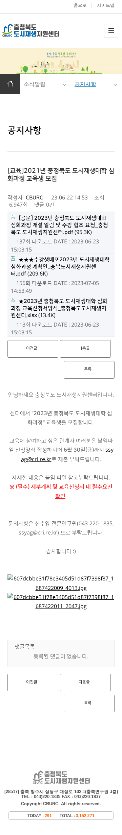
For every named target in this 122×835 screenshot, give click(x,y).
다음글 (84, 348)
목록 (88, 369)
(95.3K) (59, 225)
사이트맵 (106, 5)
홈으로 (80, 5)
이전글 (31, 348)
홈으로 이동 (10, 84)
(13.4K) (59, 308)
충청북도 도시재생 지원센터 (38, 30)
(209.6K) (60, 267)
